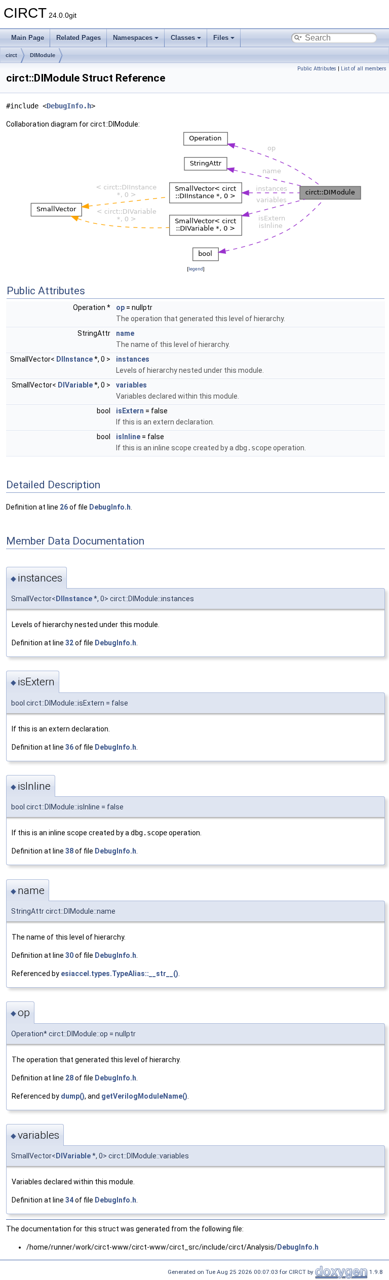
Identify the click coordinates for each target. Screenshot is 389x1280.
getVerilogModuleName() (144, 1096)
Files (220, 38)
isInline (128, 437)
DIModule (42, 55)
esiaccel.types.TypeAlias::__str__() (119, 973)
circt (11, 55)
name (125, 333)
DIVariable (75, 385)
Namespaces (132, 38)
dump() (73, 1096)
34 (69, 1200)
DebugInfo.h (69, 106)
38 (69, 851)
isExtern (130, 411)
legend (195, 268)
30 (69, 955)
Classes (183, 38)
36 (69, 747)
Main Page (27, 38)
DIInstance (74, 359)
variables (131, 385)
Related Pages (78, 38)
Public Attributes (316, 68)
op (120, 307)
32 (69, 643)
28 (69, 1078)
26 (64, 507)
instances (132, 359)
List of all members (363, 68)
